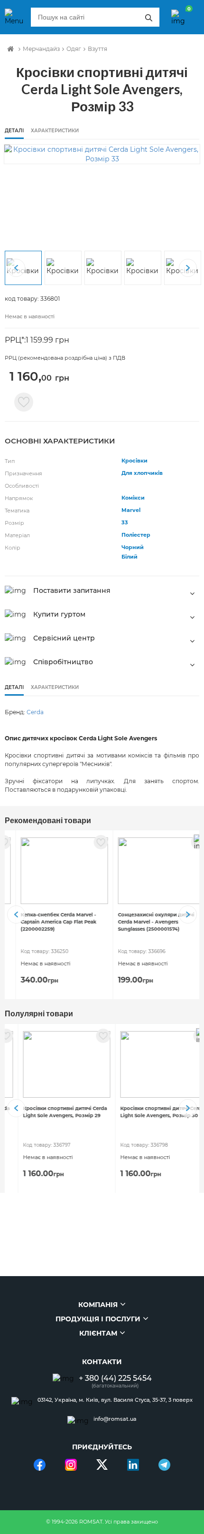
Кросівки (134, 460)
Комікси (133, 497)
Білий (129, 556)
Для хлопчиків (142, 473)
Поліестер (135, 534)
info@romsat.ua (115, 1419)
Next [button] (188, 268)
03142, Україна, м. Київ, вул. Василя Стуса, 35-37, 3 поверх (115, 1400)
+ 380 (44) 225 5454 (115, 1378)
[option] (102, 154)
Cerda (35, 712)
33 (124, 522)
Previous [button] (16, 268)
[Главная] (10, 49)
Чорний (132, 547)
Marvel (130, 510)
